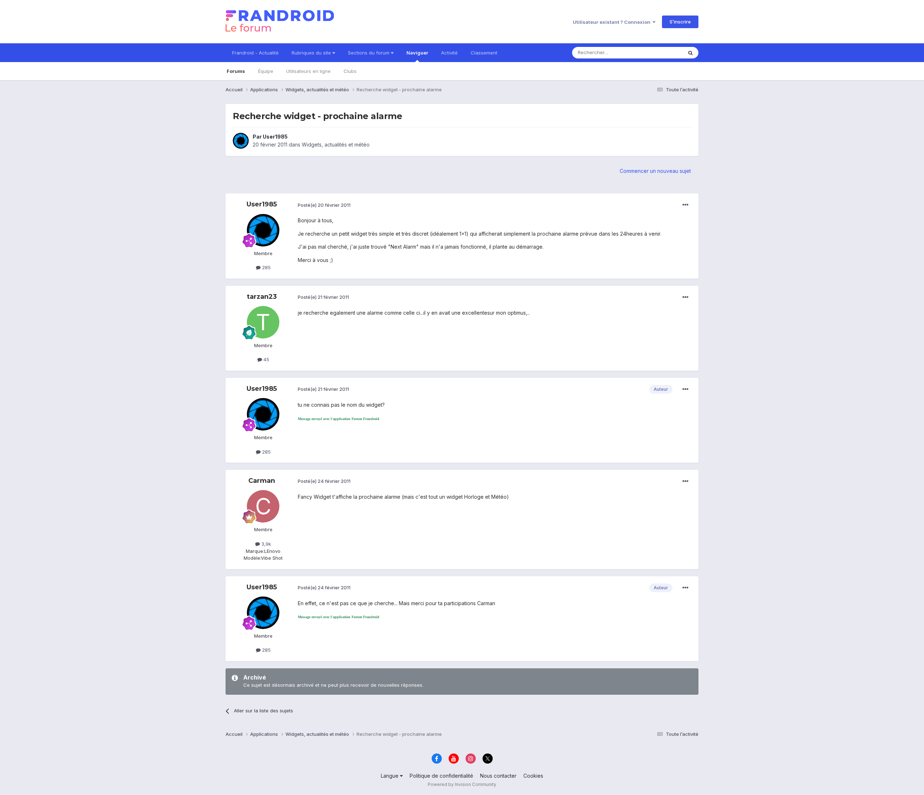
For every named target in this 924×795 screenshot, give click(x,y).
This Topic (661, 52)
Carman (261, 481)
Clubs (350, 71)
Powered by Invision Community (462, 784)
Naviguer (417, 53)
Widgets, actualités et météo (336, 144)
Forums (236, 71)
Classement (484, 53)
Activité (449, 53)
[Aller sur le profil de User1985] (241, 141)
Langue (390, 776)
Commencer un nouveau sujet (655, 171)
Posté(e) (324, 205)
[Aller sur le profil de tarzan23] (263, 322)
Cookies (533, 776)
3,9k (265, 544)
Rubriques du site (312, 53)
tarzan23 (262, 297)
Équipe (265, 71)
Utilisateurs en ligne (308, 71)
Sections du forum (369, 53)
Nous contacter (498, 776)
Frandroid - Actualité (255, 53)
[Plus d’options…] (685, 205)
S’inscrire (680, 22)
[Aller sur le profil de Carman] (263, 506)
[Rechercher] (690, 52)
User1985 (275, 137)
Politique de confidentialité (441, 776)
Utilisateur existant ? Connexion (613, 22)
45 (265, 359)
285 (266, 267)
